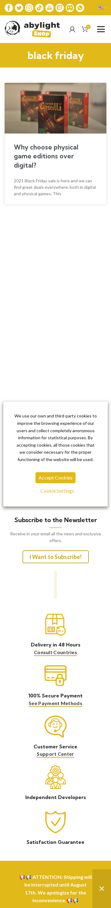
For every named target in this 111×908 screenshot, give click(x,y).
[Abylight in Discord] (70, 7)
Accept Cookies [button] (55, 478)
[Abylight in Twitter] (19, 7)
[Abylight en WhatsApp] (80, 7)
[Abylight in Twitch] (60, 7)
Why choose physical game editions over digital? (46, 156)
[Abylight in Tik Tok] (39, 7)
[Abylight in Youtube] (49, 7)
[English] (102, 8)
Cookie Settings (57, 491)
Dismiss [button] (101, 888)
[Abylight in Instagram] (29, 7)
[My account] (72, 29)
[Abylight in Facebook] (9, 7)
